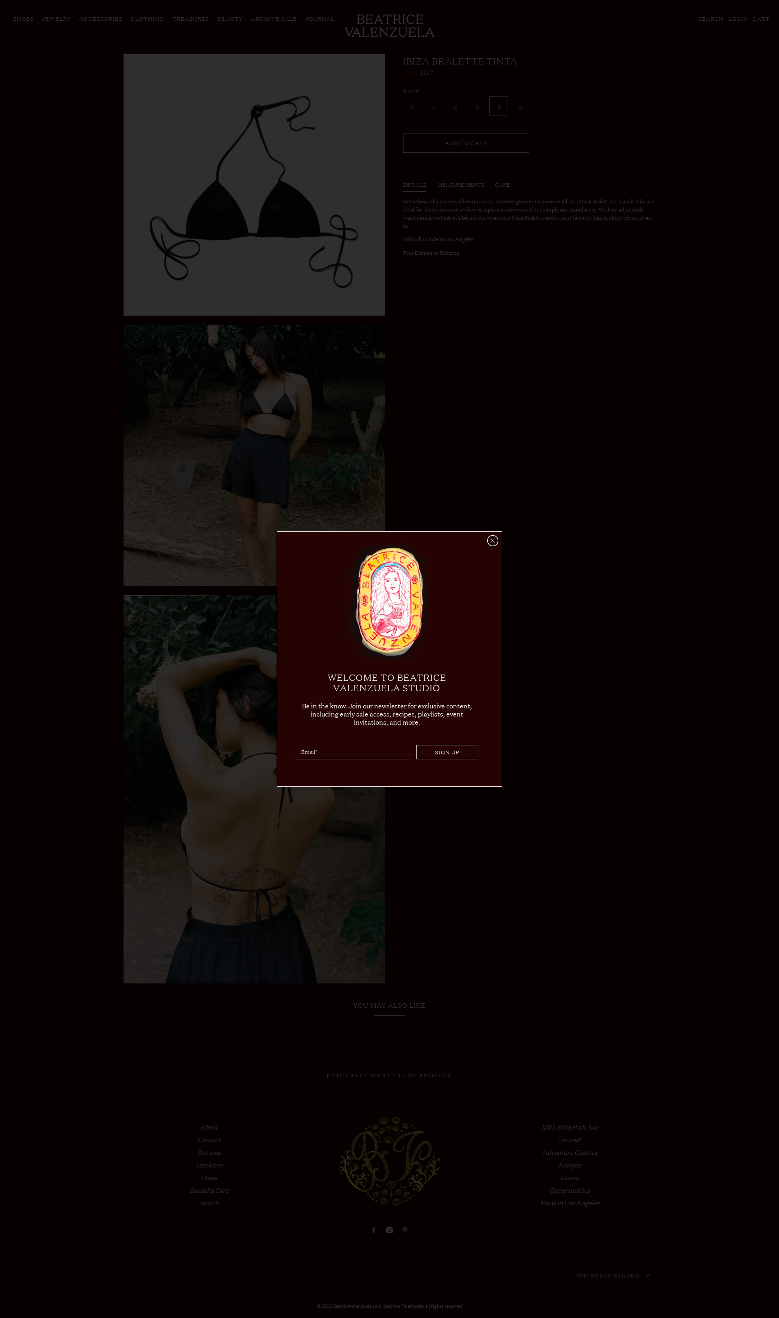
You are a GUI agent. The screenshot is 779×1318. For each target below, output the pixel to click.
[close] (492, 540)
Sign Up (447, 752)
